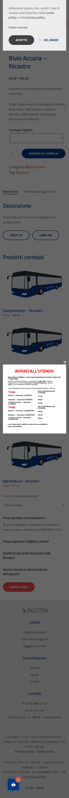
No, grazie (51, 40)
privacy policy (36, 17)
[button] (34, 27)
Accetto (21, 40)
